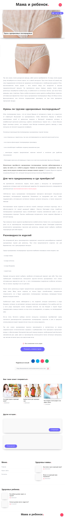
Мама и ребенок (32, 5)
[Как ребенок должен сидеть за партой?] (5, 496)
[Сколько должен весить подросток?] (5, 504)
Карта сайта (5, 470)
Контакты (4, 474)
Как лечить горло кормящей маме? (52, 467)
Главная (4, 467)
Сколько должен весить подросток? (19, 502)
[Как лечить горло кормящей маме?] (38, 469)
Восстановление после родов (33, 343)
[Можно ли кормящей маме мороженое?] (38, 477)
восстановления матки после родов (24, 189)
